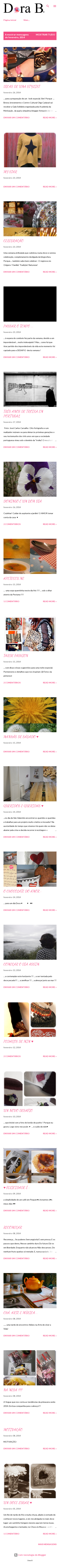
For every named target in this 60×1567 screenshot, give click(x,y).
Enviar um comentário (16, 117)
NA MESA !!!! (12, 1390)
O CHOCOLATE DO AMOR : (22, 891)
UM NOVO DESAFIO (18, 1110)
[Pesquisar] (48, 5)
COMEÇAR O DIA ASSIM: (21, 964)
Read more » (50, 117)
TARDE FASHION (15, 656)
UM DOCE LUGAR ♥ (17, 1503)
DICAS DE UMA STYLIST (21, 86)
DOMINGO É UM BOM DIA (22, 501)
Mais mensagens (47, 1544)
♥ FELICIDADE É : (16, 1188)
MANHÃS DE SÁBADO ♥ (20, 737)
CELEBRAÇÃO (13, 241)
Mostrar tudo (45, 34)
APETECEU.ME (13, 578)
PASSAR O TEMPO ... (18, 326)
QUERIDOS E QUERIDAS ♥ (23, 806)
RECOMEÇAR (12, 1227)
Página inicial (9, 20)
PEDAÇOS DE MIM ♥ (18, 1041)
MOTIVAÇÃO (12, 1430)
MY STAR (10, 172)
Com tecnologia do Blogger (32, 1555)
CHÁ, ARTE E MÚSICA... (20, 1313)
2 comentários (12, 524)
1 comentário (11, 601)
